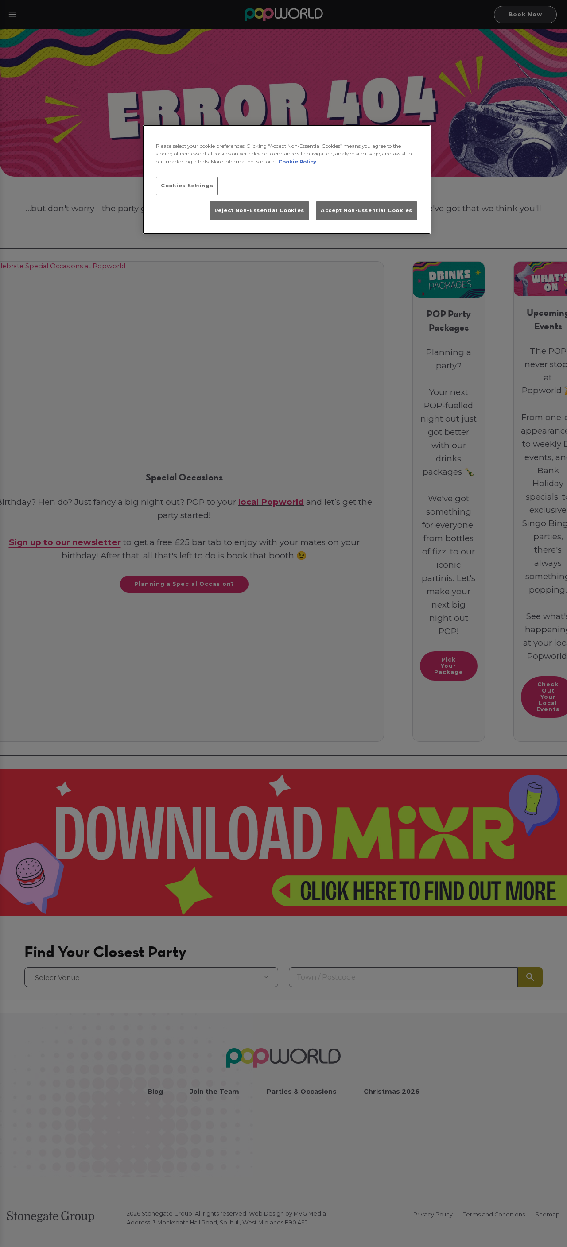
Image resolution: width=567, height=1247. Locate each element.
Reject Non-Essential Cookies (259, 210)
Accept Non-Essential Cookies (366, 210)
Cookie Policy (297, 161)
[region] (287, 180)
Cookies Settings (187, 185)
